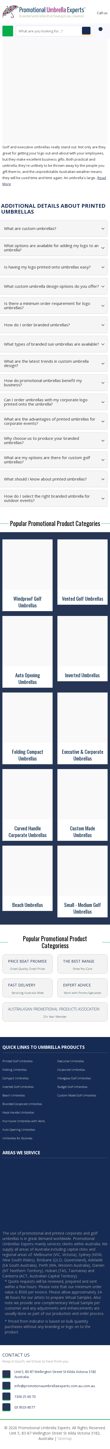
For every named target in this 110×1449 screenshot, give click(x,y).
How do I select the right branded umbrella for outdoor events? (47, 498)
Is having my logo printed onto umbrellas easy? (47, 267)
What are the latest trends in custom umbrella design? (46, 363)
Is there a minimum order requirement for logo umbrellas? (47, 305)
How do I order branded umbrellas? (37, 325)
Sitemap (65, 1438)
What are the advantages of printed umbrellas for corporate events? (49, 421)
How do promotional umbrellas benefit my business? (43, 382)
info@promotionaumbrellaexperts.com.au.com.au (54, 1385)
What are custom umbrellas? (30, 228)
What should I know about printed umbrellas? (45, 479)
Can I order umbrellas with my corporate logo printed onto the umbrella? (46, 402)
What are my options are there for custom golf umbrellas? (47, 459)
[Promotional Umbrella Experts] (44, 11)
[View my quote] (100, 31)
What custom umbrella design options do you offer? (51, 286)
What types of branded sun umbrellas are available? (51, 344)
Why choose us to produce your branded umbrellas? (41, 440)
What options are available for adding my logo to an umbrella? (51, 247)
